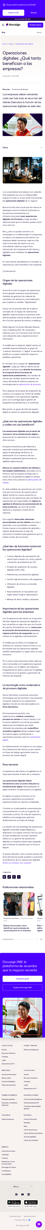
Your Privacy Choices (21, 1220)
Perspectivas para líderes (24, 44)
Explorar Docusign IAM (22, 987)
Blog (10, 44)
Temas (39, 32)
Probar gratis (35, 25)
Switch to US (13, 13)
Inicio (4, 44)
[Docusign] (13, 24)
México (16, 1186)
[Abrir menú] (3, 25)
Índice (5, 147)
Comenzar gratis (22, 979)
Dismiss (34, 13)
